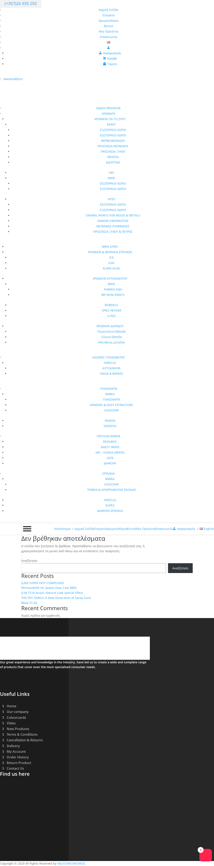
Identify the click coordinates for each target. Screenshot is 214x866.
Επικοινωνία (108, 37)
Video (11, 723)
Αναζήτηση (29, 561)
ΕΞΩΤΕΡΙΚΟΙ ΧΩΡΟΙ (113, 130)
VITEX (111, 199)
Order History (18, 757)
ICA (111, 257)
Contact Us (15, 768)
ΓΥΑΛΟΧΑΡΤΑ (108, 389)
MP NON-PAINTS (113, 295)
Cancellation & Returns (25, 740)
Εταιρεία (108, 15)
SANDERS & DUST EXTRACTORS (111, 405)
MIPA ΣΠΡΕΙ (110, 247)
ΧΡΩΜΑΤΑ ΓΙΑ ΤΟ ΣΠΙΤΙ (110, 119)
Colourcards (16, 717)
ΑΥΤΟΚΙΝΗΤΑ (111, 368)
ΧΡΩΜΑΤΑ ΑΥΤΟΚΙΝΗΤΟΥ (110, 278)
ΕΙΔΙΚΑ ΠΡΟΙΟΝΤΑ (108, 108)
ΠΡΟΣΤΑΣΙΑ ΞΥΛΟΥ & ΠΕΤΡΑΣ (112, 232)
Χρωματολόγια (108, 21)
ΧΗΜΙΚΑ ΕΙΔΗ (113, 289)
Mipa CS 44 (29, 603)
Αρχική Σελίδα (108, 10)
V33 (111, 173)
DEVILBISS (110, 442)
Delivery (13, 745)
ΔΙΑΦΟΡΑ (110, 463)
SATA (110, 458)
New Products (18, 728)
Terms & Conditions (22, 734)
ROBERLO (111, 305)
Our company (18, 711)
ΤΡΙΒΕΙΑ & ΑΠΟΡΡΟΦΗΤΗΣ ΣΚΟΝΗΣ (111, 490)
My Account (16, 751)
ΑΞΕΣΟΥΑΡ (111, 410)
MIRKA (110, 394)
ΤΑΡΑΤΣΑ (113, 157)
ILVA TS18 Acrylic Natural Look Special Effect (52, 593)
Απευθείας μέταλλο (111, 342)
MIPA (111, 178)
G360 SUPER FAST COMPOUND (42, 583)
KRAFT (111, 124)
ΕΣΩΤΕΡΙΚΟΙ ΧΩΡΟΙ (113, 135)
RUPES (110, 505)
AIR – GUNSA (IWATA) (110, 452)
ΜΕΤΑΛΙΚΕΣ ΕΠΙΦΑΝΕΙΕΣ (112, 226)
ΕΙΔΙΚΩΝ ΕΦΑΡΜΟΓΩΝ (112, 221)
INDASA (110, 420)
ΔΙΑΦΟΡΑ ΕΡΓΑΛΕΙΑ (110, 511)
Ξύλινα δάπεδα (111, 337)
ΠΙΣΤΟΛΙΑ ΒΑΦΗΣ (108, 436)
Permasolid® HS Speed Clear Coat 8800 (48, 588)
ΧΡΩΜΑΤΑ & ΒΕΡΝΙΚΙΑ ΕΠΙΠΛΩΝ (110, 252)
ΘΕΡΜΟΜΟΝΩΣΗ (113, 141)
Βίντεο (108, 26)
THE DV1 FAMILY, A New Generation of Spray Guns (56, 598)
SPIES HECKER (111, 310)
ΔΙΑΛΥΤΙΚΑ (113, 162)
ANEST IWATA (110, 447)
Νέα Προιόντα (108, 31)
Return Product (19, 762)
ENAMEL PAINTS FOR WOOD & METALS (113, 215)
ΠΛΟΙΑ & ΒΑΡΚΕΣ (111, 374)
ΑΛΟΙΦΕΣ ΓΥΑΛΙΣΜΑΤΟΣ (108, 357)
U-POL (111, 316)
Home (11, 706)
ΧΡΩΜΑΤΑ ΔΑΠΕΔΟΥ (110, 326)
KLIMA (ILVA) (111, 268)
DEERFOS (110, 426)
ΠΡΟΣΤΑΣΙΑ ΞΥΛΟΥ (113, 151)
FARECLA (110, 363)
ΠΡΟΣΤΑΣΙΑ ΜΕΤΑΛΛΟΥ (112, 146)
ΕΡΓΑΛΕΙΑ (108, 473)
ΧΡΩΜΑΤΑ (108, 114)
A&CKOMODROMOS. (71, 863)
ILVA (111, 263)
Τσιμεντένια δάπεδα (111, 331)
